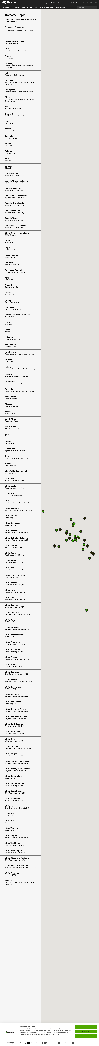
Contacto (75, 2)
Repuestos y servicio (46, 7)
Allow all (86, 1027)
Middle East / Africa (21, 30)
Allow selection (86, 1031)
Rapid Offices (10, 27)
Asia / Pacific (25, 33)
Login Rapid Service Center (54, 2)
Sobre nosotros (85, 2)
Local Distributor (20, 27)
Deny (86, 1036)
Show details (80, 1043)
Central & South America (12, 33)
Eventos (67, 2)
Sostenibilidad (60, 7)
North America (10, 30)
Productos (5, 7)
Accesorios (15, 7)
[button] (66, 533)
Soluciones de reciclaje (29, 7)
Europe (31, 30)
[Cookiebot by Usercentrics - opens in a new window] (10, 1043)
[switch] (44, 1043)
